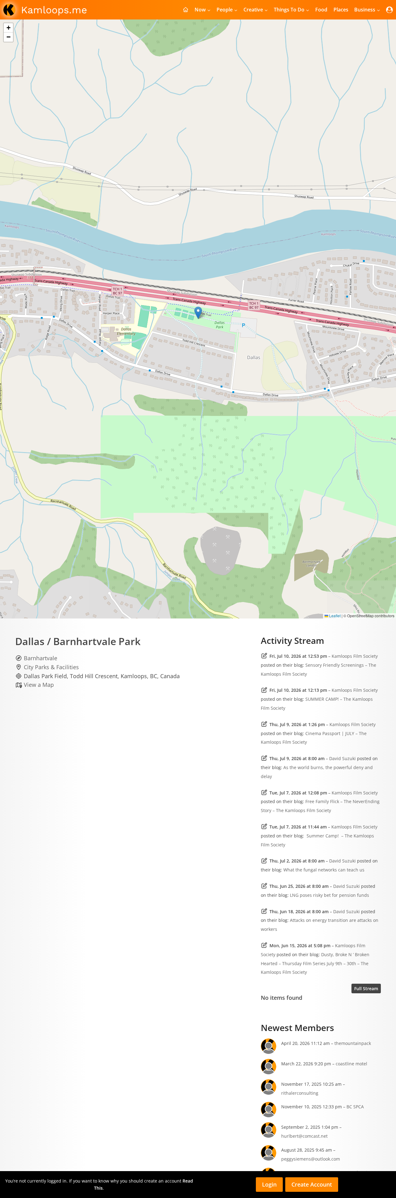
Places (341, 9)
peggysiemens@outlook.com (310, 1159)
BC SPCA (355, 1107)
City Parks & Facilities (51, 667)
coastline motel (351, 1064)
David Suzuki (342, 758)
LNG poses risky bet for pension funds (329, 895)
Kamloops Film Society (355, 656)
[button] (198, 312)
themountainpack (352, 1043)
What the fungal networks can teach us (323, 870)
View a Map (39, 684)
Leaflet (334, 615)
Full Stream (366, 988)
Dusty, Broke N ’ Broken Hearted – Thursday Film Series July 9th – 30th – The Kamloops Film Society (315, 963)
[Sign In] (389, 9)
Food (321, 9)
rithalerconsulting (299, 1093)
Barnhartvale (40, 658)
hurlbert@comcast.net (304, 1136)
